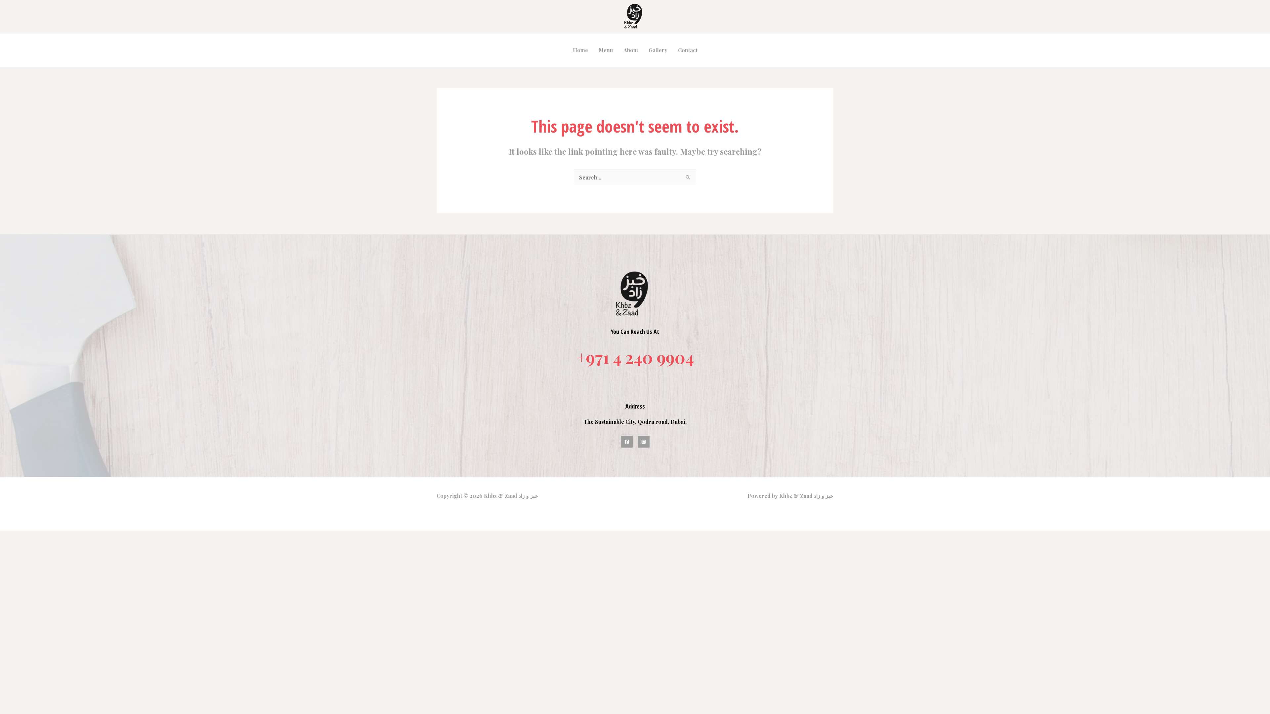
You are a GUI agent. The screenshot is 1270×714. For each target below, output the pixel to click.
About (630, 50)
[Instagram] (644, 442)
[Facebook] (627, 442)
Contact (688, 50)
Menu (606, 50)
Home (580, 50)
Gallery (658, 50)
